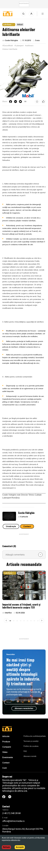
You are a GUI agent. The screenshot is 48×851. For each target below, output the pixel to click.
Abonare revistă (30, 756)
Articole (5, 736)
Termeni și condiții (31, 741)
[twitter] (20, 101)
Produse (6, 741)
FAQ (25, 751)
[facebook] (10, 101)
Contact (27, 526)
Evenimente (7, 757)
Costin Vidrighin (26, 513)
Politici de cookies (31, 746)
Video (5, 752)
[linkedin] (15, 101)
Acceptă (20, 847)
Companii (6, 747)
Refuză (6, 847)
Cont (4, 768)
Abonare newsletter (24, 708)
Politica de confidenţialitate (35, 736)
